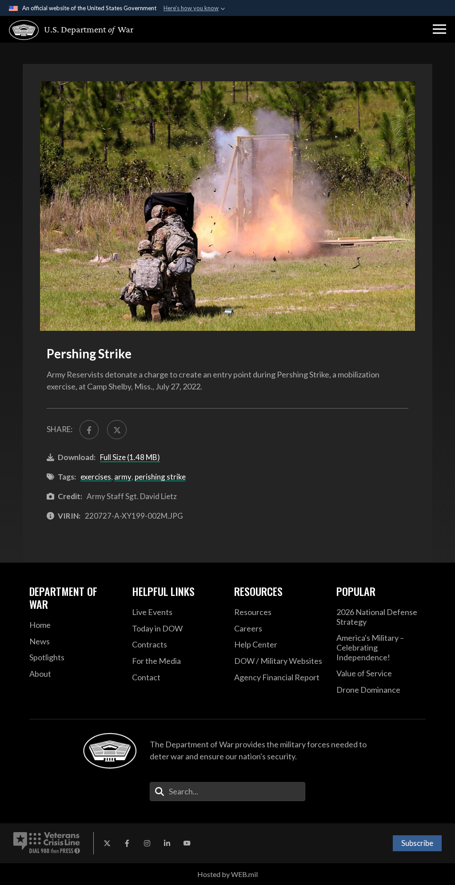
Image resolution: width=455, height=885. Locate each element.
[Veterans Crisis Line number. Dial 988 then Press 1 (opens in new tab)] (46, 843)
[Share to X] (116, 429)
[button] (439, 29)
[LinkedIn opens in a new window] (167, 843)
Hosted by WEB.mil (227, 874)
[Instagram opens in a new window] (147, 843)
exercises (95, 476)
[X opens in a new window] (107, 843)
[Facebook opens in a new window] (127, 843)
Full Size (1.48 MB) (130, 457)
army (123, 476)
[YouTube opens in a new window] (187, 843)
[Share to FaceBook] (89, 429)
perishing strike (160, 476)
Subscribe (417, 843)
